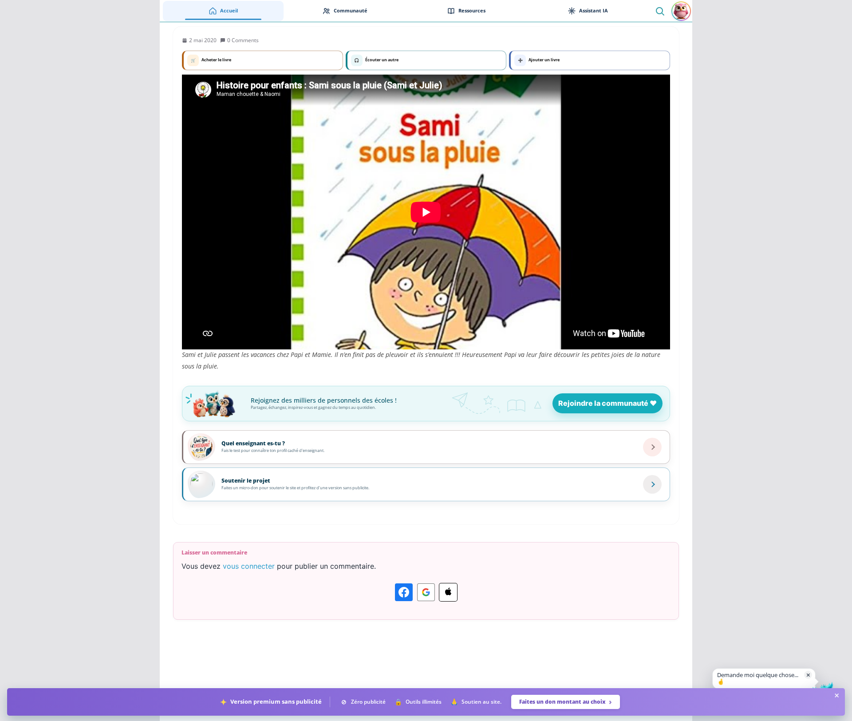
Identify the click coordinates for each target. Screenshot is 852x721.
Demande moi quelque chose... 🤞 (757, 678)
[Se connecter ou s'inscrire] (681, 11)
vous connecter (249, 566)
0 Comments (243, 40)
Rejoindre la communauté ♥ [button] (607, 403)
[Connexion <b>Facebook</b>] (404, 592)
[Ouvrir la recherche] (660, 11)
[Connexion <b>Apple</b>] (448, 592)
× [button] (808, 674)
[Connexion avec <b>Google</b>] (426, 592)
